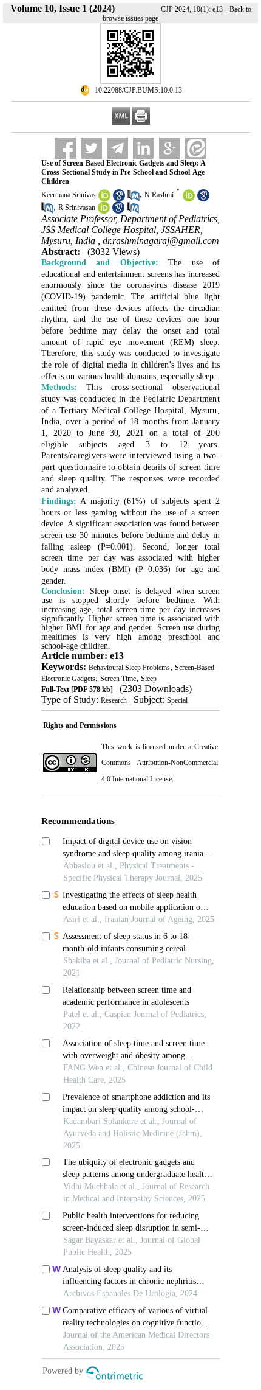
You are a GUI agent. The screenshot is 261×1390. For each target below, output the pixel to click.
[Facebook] (65, 148)
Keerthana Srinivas (68, 194)
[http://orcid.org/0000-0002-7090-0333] (189, 199)
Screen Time (118, 678)
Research (114, 700)
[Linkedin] (143, 148)
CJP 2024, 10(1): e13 (192, 9)
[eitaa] (195, 148)
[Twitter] (91, 148)
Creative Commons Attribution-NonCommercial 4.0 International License (159, 762)
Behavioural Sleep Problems (129, 667)
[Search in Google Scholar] (119, 199)
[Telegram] (117, 148)
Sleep (149, 678)
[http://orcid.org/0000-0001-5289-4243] (104, 211)
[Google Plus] (169, 148)
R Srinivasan (76, 207)
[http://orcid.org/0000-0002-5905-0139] (104, 199)
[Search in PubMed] (133, 199)
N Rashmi (159, 194)
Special (177, 700)
